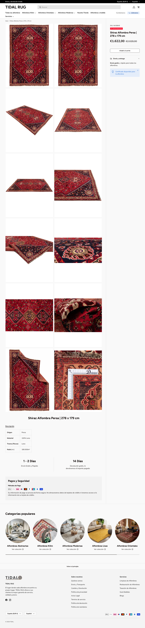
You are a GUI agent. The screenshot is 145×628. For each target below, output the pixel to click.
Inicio (6, 21)
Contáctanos (120, 13)
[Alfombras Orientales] (127, 530)
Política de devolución (79, 603)
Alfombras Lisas (100, 546)
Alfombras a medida (97, 13)
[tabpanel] (53, 441)
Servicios (8, 16)
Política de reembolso (79, 607)
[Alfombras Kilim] (45, 530)
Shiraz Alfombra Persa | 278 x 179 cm (20, 21)
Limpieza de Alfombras (128, 581)
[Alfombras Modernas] (72, 530)
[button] (138, 7)
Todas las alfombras (12, 13)
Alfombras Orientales (46, 13)
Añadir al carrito (124, 50)
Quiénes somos (76, 581)
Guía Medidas (125, 592)
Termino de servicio (78, 599)
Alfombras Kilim (28, 13)
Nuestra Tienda (82, 13)
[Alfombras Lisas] (100, 530)
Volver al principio (72, 566)
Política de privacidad (79, 592)
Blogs (122, 596)
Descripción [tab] (9, 426)
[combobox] (79, 7)
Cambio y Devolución (79, 588)
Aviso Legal (75, 596)
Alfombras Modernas (65, 13)
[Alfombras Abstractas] (17, 530)
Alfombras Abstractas (17, 546)
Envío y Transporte (78, 584)
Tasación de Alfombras (128, 588)
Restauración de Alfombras (130, 584)
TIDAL (12, 621)
